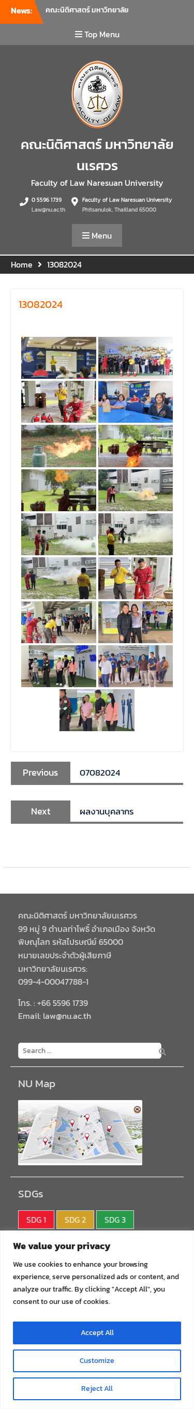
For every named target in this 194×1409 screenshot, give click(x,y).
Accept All (97, 1332)
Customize (97, 1360)
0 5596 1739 (47, 200)
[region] (97, 1319)
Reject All (97, 1388)
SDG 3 (115, 1219)
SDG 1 (36, 1219)
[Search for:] (87, 1050)
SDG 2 (75, 1219)
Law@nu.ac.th (48, 209)
